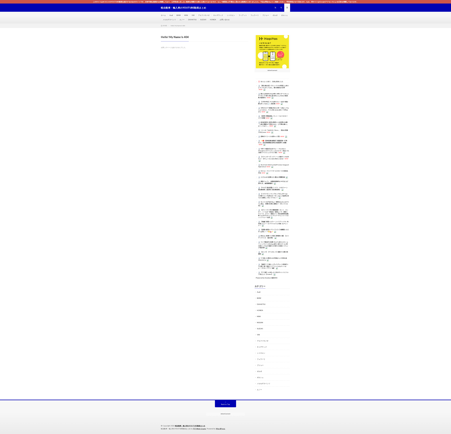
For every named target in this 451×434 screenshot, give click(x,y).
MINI (186, 15)
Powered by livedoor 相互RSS (266, 278)
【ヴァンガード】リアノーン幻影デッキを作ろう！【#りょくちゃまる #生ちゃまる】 (273, 158)
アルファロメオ (204, 15)
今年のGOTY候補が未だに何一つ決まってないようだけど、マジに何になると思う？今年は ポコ (273, 110)
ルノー (182, 20)
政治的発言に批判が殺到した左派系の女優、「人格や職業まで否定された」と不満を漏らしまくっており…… (273, 124)
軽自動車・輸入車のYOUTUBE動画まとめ (190, 426)
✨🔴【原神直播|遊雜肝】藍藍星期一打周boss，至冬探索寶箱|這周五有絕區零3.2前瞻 (272, 141)
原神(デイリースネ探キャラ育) (270, 136)
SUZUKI (203, 20)
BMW (179, 15)
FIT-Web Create (199, 429)
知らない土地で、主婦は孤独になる (272, 81)
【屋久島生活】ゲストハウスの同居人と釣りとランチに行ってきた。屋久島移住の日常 (273, 86)
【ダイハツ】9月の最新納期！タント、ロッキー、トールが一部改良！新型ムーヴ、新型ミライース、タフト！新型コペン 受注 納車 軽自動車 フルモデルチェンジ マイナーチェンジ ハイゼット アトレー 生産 (273, 213)
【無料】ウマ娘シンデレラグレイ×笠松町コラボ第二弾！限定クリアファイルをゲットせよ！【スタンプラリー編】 (273, 266)
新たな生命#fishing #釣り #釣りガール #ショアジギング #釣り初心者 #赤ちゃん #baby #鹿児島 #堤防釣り (273, 95)
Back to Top (225, 404)
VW (193, 15)
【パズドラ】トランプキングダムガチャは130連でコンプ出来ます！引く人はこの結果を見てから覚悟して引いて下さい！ (273, 196)
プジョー (265, 15)
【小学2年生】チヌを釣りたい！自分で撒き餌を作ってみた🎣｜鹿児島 (273, 103)
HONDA (213, 20)
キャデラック (218, 15)
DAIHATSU (192, 20)
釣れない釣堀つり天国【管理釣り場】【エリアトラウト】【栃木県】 (273, 237)
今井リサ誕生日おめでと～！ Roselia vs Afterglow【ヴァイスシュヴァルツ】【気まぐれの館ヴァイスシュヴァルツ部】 (273, 150)
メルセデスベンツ (169, 20)
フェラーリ (255, 15)
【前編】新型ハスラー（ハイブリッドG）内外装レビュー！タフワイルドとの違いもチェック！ (273, 223)
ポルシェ (284, 15)
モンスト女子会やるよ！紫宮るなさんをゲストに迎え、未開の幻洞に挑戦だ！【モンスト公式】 (273, 204)
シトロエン (231, 15)
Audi (171, 15)
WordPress (220, 429)
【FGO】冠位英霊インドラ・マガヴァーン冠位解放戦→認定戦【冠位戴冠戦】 (273, 188)
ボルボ (275, 15)
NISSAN (260, 322)
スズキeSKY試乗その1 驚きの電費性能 (273, 177)
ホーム (163, 15)
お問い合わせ (225, 20)
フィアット (243, 15)
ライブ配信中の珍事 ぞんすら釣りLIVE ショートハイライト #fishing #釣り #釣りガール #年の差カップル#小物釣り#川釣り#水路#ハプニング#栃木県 (273, 245)
